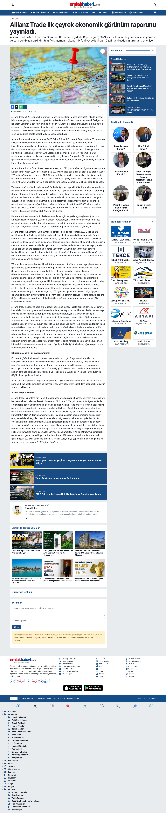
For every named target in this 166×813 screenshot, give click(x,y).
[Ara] (155, 4)
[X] (16, 681)
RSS (14, 698)
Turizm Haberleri (101, 12)
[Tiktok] (37, 681)
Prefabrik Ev (103, 664)
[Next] (45, 681)
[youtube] (68, 706)
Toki (100, 669)
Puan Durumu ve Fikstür (71, 666)
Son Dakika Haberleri (70, 671)
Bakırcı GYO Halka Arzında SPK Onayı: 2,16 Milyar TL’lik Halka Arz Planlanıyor (89, 553)
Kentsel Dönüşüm (134, 661)
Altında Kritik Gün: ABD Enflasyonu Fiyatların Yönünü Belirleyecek (89, 579)
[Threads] (41, 681)
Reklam (131, 674)
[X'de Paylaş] (16, 107)
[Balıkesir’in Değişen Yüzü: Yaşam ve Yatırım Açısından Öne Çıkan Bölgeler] (27, 568)
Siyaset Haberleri (19, 752)
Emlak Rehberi (119, 12)
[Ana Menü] (155, 12)
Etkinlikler (16, 734)
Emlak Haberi (17, 112)
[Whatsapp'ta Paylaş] (21, 107)
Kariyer (130, 671)
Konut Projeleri (81, 12)
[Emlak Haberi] (17, 509)
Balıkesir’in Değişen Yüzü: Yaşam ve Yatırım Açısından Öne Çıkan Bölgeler (26, 580)
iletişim (131, 676)
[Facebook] (12, 681)
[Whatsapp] (49, 681)
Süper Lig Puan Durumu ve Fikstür (26, 801)
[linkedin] (151, 706)
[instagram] (52, 706)
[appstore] (73, 688)
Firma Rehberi (14, 769)
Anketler (11, 781)
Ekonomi (14, 19)
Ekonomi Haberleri (41, 12)
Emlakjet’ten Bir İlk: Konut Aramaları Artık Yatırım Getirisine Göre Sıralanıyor (58, 553)
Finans (101, 671)
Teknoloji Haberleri (20, 755)
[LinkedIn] (28, 681)
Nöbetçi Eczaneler (69, 659)
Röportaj (12, 775)
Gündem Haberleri (20, 740)
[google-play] (93, 688)
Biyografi (12, 778)
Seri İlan (11, 772)
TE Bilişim (152, 698)
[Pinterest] (20, 681)
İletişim (11, 786)
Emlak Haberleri (21, 12)
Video (10, 763)
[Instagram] (24, 681)
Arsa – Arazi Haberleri (21, 732)
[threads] (118, 706)
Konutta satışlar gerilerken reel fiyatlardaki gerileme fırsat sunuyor (57, 579)
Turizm (130, 669)
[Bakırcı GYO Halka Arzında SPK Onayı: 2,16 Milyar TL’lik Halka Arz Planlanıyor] (90, 540)
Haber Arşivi (67, 674)
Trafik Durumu (67, 664)
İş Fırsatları (17, 743)
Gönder (16, 627)
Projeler (131, 664)
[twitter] (35, 706)
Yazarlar (11, 766)
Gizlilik (101, 674)
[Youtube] (33, 681)
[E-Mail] (26, 519)
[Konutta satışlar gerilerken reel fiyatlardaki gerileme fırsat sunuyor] (58, 568)
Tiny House (132, 666)
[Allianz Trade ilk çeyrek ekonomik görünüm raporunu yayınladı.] (58, 75)
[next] (135, 706)
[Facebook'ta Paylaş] (12, 107)
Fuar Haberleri (18, 737)
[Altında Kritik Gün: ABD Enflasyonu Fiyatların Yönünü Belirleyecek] (90, 568)
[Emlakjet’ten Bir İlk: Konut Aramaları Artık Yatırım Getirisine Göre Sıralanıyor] (58, 540)
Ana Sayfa (12, 711)
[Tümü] (153, 50)
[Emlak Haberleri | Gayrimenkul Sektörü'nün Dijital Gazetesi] (84, 5)
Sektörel (102, 666)
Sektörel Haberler (62, 12)
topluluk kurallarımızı (34, 635)
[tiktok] (102, 706)
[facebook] (18, 706)
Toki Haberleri (137, 12)
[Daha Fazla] (25, 107)
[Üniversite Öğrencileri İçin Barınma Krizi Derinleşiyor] (27, 540)
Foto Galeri (13, 760)
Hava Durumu (67, 661)
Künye (101, 676)
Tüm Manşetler (68, 669)
